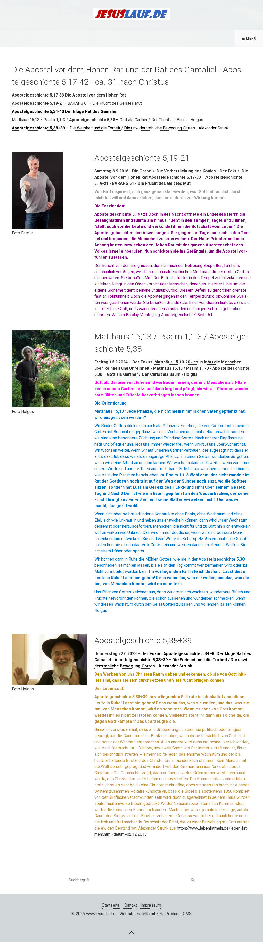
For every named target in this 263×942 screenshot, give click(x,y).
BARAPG (75, 103)
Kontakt (130, 905)
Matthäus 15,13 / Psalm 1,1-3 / (40, 119)
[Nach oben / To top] (131, 932)
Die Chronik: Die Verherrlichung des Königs (174, 171)
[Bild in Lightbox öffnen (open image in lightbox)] (37, 190)
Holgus (197, 119)
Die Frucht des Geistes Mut (117, 103)
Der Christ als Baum (169, 119)
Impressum (150, 905)
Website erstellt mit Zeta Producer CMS (155, 913)
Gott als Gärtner (133, 119)
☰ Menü (249, 38)
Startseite (111, 905)
